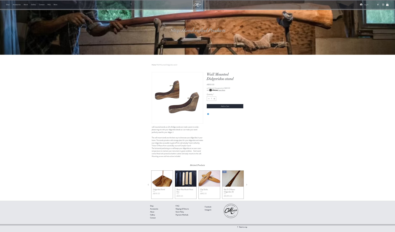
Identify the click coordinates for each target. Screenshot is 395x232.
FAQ (177, 206)
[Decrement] (208, 99)
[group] (197, 184)
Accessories (154, 209)
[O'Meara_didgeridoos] (383, 4)
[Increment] (214, 99)
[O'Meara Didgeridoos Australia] (378, 4)
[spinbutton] (211, 99)
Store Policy (180, 212)
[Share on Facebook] (208, 114)
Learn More (221, 90)
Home (154, 65)
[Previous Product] (148, 184)
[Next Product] (246, 184)
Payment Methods (182, 215)
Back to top (243, 227)
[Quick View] (162, 179)
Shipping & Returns (182, 209)
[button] (387, 4)
